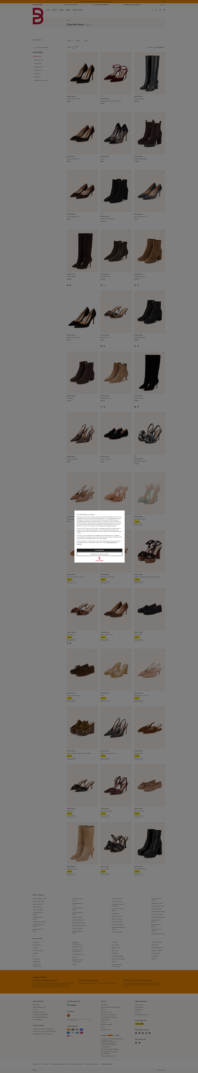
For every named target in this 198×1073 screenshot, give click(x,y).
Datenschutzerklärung (111, 542)
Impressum (79, 544)
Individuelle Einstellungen (99, 554)
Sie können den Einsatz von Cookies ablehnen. (95, 538)
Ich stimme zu (99, 550)
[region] (99, 536)
